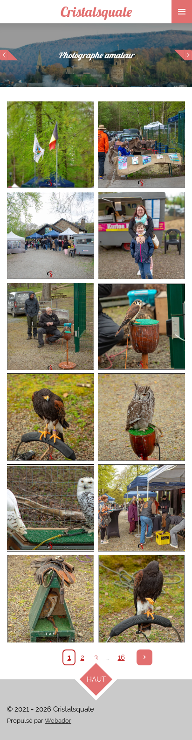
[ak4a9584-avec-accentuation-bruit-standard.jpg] (141, 507)
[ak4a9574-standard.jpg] (50, 417)
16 (121, 657)
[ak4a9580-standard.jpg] (50, 507)
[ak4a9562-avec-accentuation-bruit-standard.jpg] (50, 144)
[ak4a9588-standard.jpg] (141, 598)
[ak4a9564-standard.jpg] (141, 144)
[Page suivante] (144, 657)
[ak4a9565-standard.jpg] (50, 235)
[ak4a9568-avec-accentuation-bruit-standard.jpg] (141, 235)
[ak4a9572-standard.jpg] (141, 326)
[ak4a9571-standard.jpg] (50, 326)
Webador (58, 720)
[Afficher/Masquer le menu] (181, 11)
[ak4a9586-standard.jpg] (50, 598)
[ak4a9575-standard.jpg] (141, 417)
